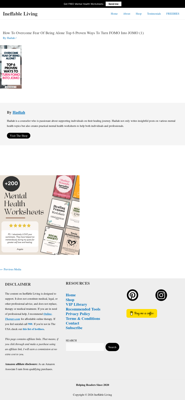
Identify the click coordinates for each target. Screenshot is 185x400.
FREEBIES (172, 13)
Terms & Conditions (83, 318)
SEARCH (71, 340)
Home (114, 13)
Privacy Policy (78, 313)
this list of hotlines (33, 329)
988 (30, 324)
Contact (72, 323)
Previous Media (10, 269)
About (126, 13)
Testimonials (154, 13)
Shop (139, 13)
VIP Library (76, 304)
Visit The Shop (18, 136)
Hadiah (19, 112)
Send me (114, 3)
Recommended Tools (83, 309)
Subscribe (74, 327)
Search (112, 347)
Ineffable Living (20, 13)
